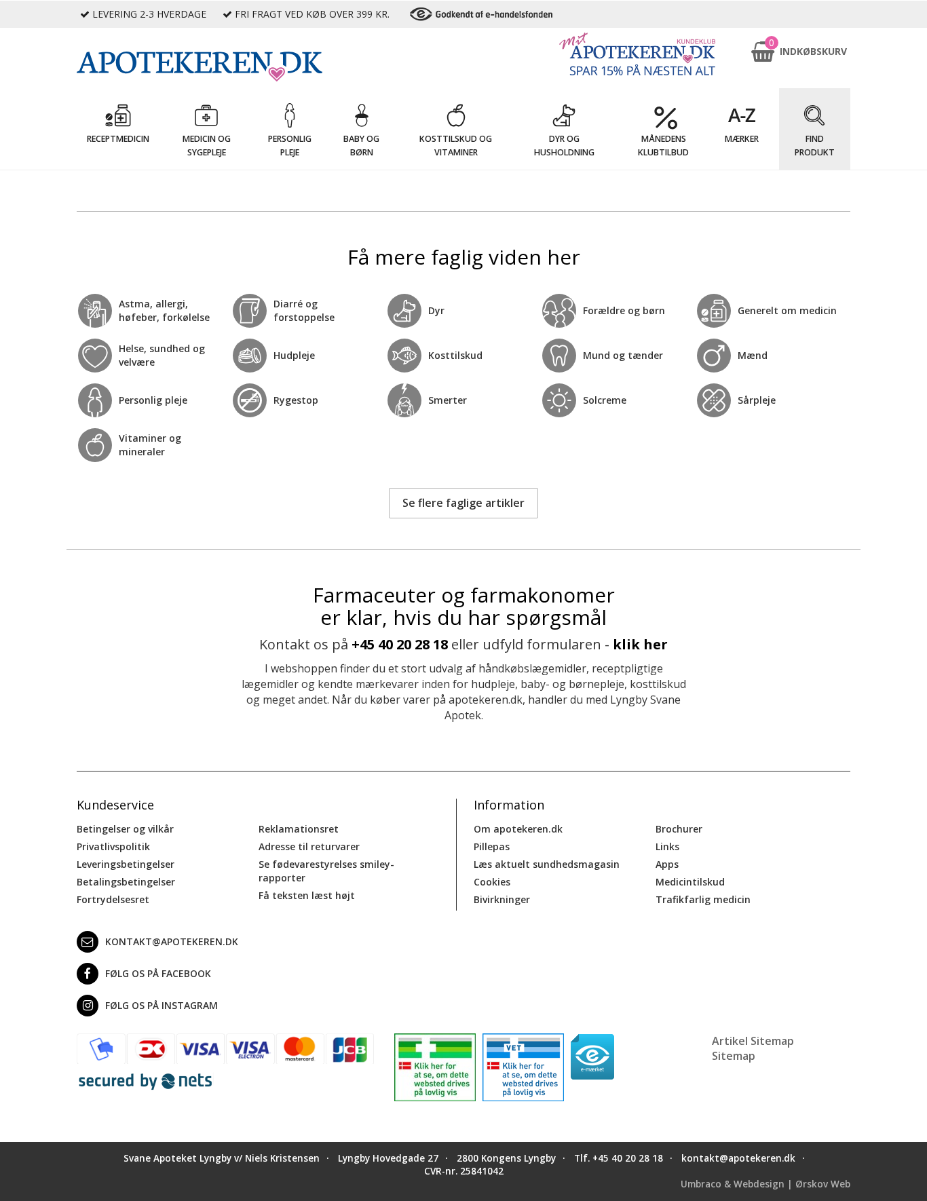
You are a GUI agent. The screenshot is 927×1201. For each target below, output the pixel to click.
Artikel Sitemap (753, 1040)
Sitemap (733, 1055)
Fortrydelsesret (113, 899)
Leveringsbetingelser (125, 864)
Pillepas (492, 846)
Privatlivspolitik (113, 846)
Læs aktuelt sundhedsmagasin (547, 864)
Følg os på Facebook (158, 973)
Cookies (492, 881)
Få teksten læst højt (307, 895)
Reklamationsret (299, 828)
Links (667, 846)
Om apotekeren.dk (518, 828)
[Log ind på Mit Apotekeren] (637, 54)
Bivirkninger (502, 899)
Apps (667, 864)
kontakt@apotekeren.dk (171, 941)
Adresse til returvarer (309, 846)
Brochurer (679, 828)
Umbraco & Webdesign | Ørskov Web (765, 1184)
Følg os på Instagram (161, 1005)
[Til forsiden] (225, 66)
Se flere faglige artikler (463, 502)
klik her (640, 644)
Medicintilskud (690, 881)
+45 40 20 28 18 (400, 644)
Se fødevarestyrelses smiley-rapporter (326, 871)
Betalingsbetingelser (126, 881)
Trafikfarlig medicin (703, 899)
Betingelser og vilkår (125, 828)
